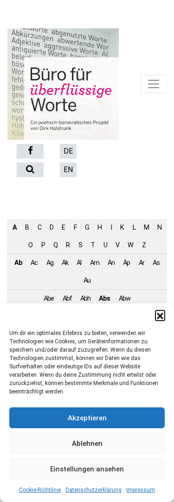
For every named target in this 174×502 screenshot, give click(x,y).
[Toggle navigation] (154, 84)
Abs (104, 298)
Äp (126, 263)
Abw (124, 298)
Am (94, 263)
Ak (65, 263)
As (156, 263)
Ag (49, 263)
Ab (18, 263)
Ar (141, 263)
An (111, 263)
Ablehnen (87, 443)
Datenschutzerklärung (93, 490)
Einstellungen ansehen (87, 469)
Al (79, 263)
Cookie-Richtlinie (40, 490)
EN (68, 169)
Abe (49, 298)
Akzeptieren (87, 418)
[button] (160, 315)
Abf (67, 298)
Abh (85, 298)
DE (68, 151)
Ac (34, 263)
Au (87, 280)
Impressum (140, 490)
